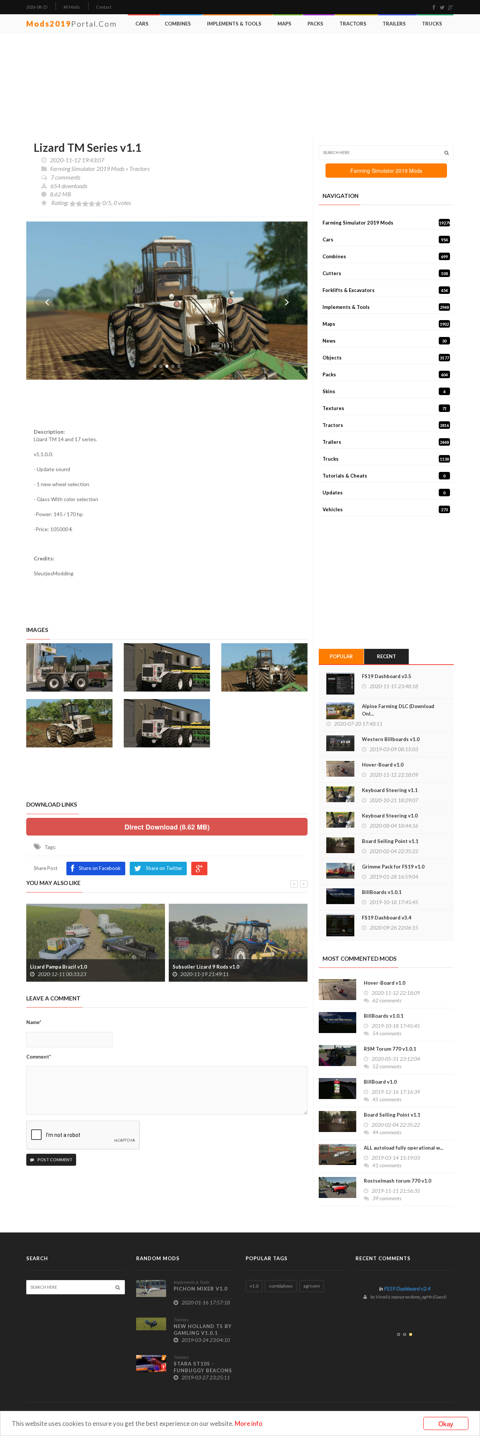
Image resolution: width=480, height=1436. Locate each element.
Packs (315, 24)
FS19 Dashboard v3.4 (386, 918)
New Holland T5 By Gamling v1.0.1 (203, 1329)
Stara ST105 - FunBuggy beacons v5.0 (203, 1370)
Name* (33, 1022)
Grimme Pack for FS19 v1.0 (393, 867)
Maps (284, 24)
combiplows (281, 1286)
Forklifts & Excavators (385, 290)
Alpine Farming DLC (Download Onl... (398, 710)
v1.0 (254, 1286)
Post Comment (54, 1159)
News (384, 341)
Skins (384, 391)
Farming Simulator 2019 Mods (87, 168)
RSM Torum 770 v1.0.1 (390, 1049)
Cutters (385, 273)
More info (248, 1423)
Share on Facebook (100, 868)
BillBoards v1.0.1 (382, 892)
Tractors (352, 24)
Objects (385, 358)
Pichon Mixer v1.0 (201, 1289)
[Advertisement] (242, 84)
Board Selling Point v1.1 (390, 841)
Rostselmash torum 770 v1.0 (397, 1181)
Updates (384, 493)
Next (287, 302)
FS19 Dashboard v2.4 (407, 1288)
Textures (384, 408)
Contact (103, 6)
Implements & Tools (234, 24)
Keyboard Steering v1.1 (390, 790)
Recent (386, 656)
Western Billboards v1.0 (391, 739)
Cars (141, 24)
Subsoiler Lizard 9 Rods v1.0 (63, 967)
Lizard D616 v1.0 (192, 967)
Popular (341, 656)
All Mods (71, 6)
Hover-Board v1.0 (383, 765)
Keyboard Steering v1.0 (390, 816)
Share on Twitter (164, 868)
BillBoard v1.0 (380, 1082)
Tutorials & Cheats (384, 476)
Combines (178, 24)
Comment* (38, 1057)
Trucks (432, 24)
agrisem (311, 1286)
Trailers (394, 24)
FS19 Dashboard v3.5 (386, 676)
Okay (445, 1423)
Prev (47, 302)
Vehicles (385, 509)
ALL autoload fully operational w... (403, 1148)
